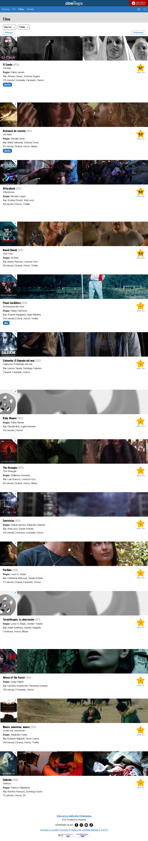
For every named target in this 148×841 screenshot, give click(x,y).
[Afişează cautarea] (145, 9)
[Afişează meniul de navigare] (139, 9)
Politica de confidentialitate (84, 829)
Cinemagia (74, 3)
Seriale (30, 9)
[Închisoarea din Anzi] (74, 286)
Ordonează (138, 33)
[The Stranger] (74, 451)
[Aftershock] (74, 172)
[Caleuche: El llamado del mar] (74, 344)
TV (13, 9)
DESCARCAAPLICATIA (141, 3)
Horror (8, 27)
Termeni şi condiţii (49, 829)
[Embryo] (74, 763)
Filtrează (9, 33)
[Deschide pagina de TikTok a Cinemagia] (91, 825)
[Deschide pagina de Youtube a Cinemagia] (86, 825)
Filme (21, 9)
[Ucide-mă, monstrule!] (74, 711)
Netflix (7, 84)
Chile (22, 27)
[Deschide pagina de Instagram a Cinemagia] (81, 825)
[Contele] (74, 48)
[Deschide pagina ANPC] (65, 835)
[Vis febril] (74, 114)
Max (6, 323)
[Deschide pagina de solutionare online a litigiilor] (82, 835)
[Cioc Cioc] (74, 234)
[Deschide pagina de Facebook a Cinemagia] (76, 825)
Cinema (5, 9)
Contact (64, 829)
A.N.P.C (104, 829)
